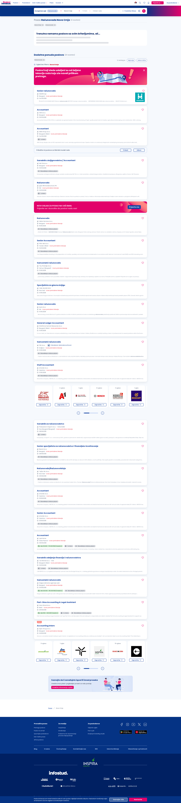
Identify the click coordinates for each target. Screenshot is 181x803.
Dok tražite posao (39, 737)
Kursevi (58, 3)
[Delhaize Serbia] (100, 652)
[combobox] (47, 11)
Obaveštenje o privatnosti (137, 749)
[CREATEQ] (118, 652)
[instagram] (127, 725)
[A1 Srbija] (44, 397)
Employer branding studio (96, 734)
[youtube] (133, 725)
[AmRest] (137, 397)
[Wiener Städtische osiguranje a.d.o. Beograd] (100, 397)
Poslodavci (26, 3)
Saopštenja (62, 728)
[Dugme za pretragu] (144, 11)
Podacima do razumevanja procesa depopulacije (67, 735)
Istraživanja (62, 731)
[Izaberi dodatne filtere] (139, 10)
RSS (96, 749)
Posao (50, 708)
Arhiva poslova (38, 740)
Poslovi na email (39, 731)
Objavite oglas (92, 728)
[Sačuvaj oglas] (143, 91)
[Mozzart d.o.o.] (118, 397)
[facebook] (121, 725)
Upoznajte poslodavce (41, 734)
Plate (51, 3)
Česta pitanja (61, 749)
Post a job (91, 731)
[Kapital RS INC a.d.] (137, 652)
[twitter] (139, 725)
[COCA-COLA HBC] (63, 397)
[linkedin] (145, 725)
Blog (35, 749)
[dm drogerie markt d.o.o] (44, 652)
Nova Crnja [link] (59, 708)
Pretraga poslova (39, 728)
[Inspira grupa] (81, 652)
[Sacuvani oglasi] (144, 3)
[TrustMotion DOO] (63, 652)
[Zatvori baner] (144, 70)
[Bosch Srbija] (81, 397)
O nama (47, 749)
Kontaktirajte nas (79, 749)
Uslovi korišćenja (113, 749)
